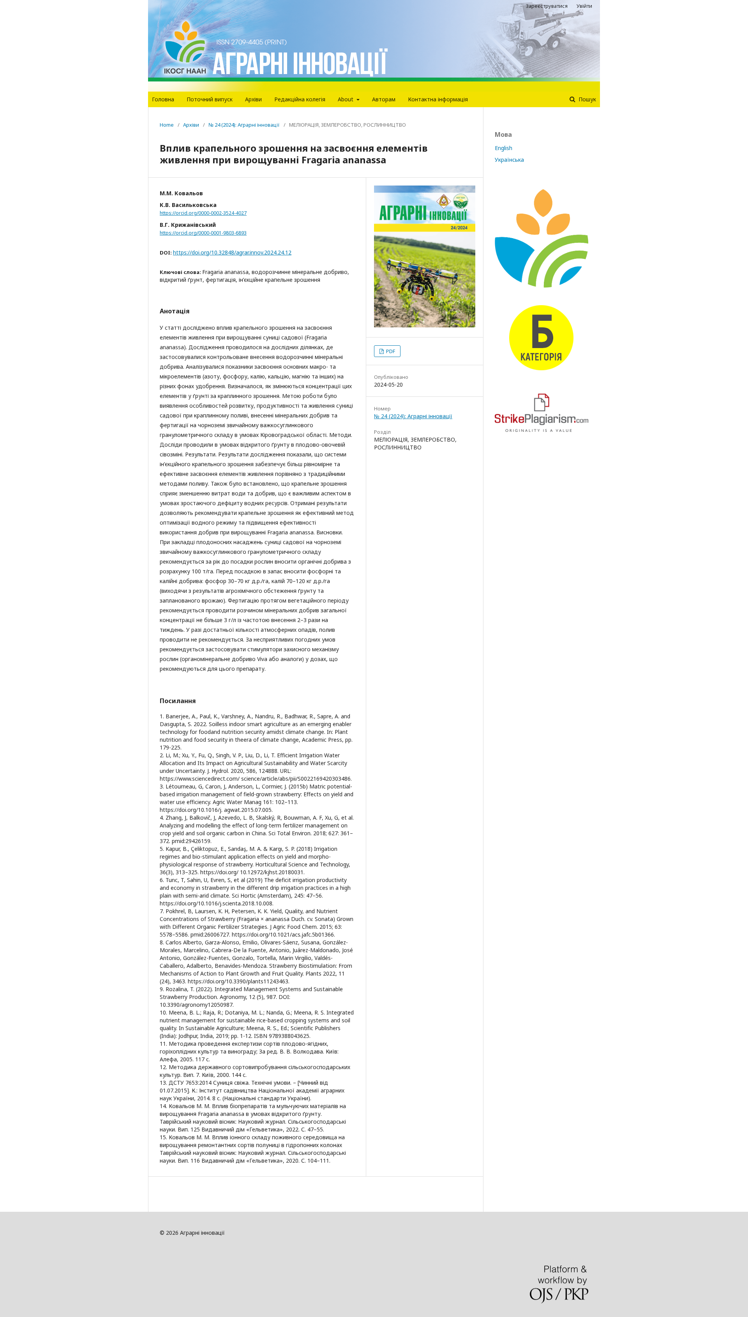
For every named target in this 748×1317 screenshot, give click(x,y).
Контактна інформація (438, 99)
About (346, 99)
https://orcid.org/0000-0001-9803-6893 (203, 233)
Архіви (253, 99)
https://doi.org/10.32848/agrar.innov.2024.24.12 (232, 252)
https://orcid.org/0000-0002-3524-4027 (203, 213)
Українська (509, 159)
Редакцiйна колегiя (299, 99)
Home (167, 124)
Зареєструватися (547, 5)
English (503, 148)
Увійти (584, 5)
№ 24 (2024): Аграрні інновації (244, 124)
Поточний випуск (210, 99)
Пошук (586, 99)
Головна (163, 99)
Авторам (383, 99)
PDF (390, 351)
